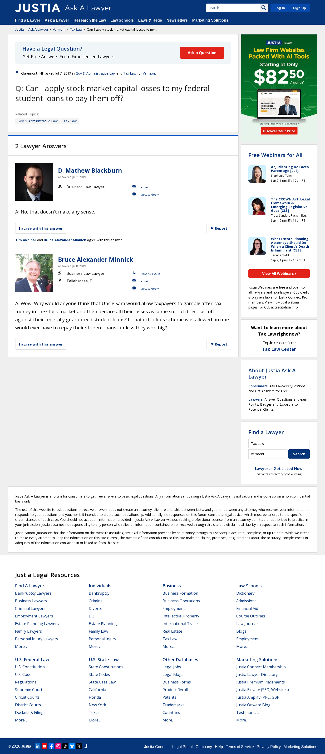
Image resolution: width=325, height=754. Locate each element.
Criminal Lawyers (30, 608)
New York (97, 704)
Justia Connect (156, 747)
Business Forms (176, 682)
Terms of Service (240, 747)
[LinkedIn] (37, 746)
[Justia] (37, 8)
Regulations (25, 682)
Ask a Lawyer (57, 20)
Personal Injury (102, 638)
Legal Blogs (172, 674)
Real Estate (172, 631)
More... (21, 646)
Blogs (241, 631)
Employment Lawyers (34, 616)
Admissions (246, 600)
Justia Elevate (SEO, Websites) (262, 689)
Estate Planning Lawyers (37, 623)
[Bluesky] (72, 746)
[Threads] (65, 746)
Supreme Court (28, 689)
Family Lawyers (28, 631)
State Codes (99, 674)
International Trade (180, 623)
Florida (95, 697)
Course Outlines (250, 616)
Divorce (95, 608)
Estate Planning (103, 623)
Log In (280, 8)
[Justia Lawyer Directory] (86, 746)
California (97, 689)
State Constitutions (106, 666)
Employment (173, 608)
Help (219, 747)
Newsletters (177, 20)
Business (171, 585)
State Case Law (102, 682)
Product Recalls (176, 689)
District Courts (28, 704)
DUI (92, 616)
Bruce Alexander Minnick (65, 240)
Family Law (98, 631)
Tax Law (76, 29)
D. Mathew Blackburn (90, 170)
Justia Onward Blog (253, 704)
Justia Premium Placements (260, 682)
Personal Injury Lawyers (36, 638)
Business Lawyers (31, 600)
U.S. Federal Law (32, 659)
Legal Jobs (171, 666)
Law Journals (247, 623)
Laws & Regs (150, 20)
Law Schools (122, 20)
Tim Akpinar (25, 240)
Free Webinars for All (275, 155)
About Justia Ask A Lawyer (272, 373)
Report (220, 228)
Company (204, 747)
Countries (171, 712)
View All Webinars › (279, 273)
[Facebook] (51, 746)
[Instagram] (58, 746)
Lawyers (255, 399)
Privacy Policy (269, 747)
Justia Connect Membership (261, 666)
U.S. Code (23, 674)
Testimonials (247, 712)
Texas (94, 712)
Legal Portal (182, 747)
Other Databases (180, 659)
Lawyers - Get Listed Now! (279, 468)
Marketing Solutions (210, 20)
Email (144, 187)
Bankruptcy (99, 593)
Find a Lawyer (27, 20)
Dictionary (245, 593)
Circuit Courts (27, 697)
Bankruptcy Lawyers (33, 593)
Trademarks (173, 704)
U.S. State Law (104, 659)
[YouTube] (44, 746)
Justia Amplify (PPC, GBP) (258, 697)
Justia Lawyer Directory (257, 674)
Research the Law (90, 20)
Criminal (96, 600)
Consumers (258, 386)
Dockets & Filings (30, 712)
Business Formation (180, 593)
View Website (150, 195)
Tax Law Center (279, 349)
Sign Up (299, 8)
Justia (19, 29)
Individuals (100, 585)
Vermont (59, 29)
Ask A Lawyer (38, 29)
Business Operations (181, 600)
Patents (169, 697)
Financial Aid (247, 608)
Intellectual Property (180, 616)
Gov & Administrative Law (96, 73)
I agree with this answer (41, 228)
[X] (79, 746)
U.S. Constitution (30, 666)
